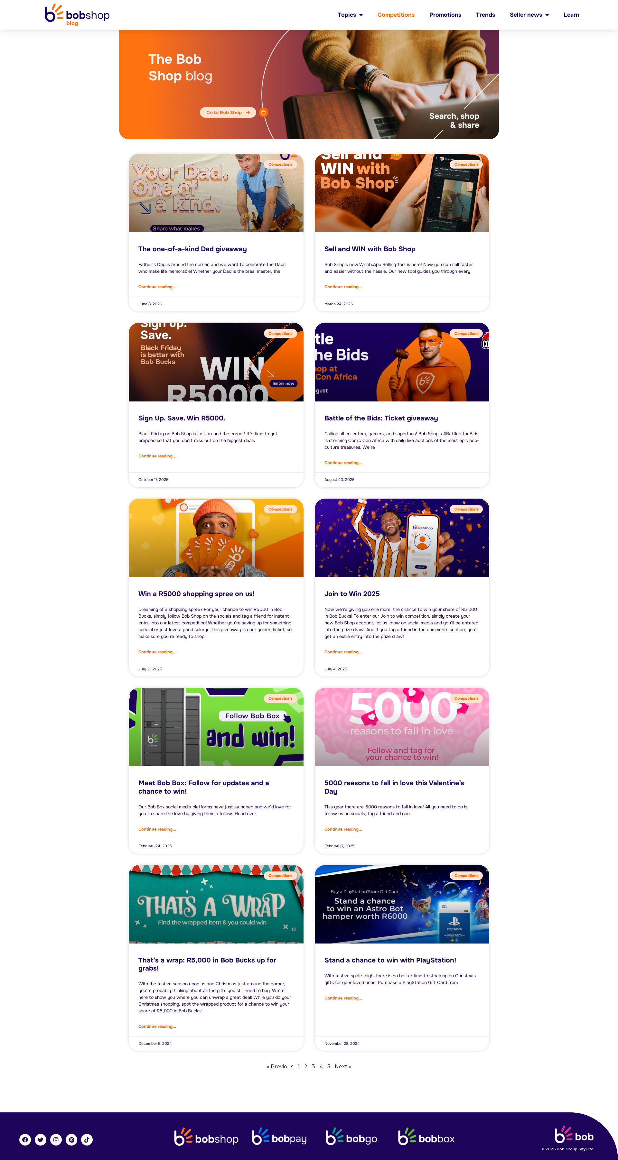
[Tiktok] (87, 1140)
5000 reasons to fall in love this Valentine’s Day (394, 787)
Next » (343, 1066)
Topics (347, 14)
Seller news (526, 14)
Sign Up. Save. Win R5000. (181, 418)
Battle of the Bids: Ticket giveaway (381, 418)
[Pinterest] (71, 1140)
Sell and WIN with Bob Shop (370, 249)
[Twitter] (40, 1140)
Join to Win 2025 (352, 594)
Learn (571, 14)
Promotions (445, 14)
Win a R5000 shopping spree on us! (196, 594)
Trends (485, 14)
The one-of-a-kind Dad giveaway (192, 249)
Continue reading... (157, 287)
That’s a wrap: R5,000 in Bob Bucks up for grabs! (207, 964)
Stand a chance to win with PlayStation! (390, 960)
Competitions (396, 14)
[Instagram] (56, 1140)
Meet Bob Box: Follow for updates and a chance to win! (203, 787)
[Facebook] (25, 1140)
